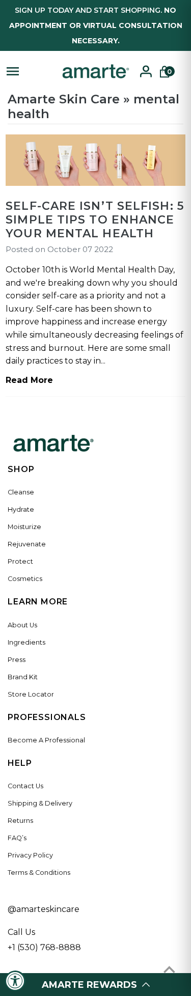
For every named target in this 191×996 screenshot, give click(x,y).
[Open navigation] (28, 71)
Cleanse (21, 492)
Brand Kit (23, 677)
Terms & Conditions (39, 872)
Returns (20, 820)
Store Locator (31, 694)
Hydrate (21, 509)
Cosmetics (25, 579)
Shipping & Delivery (40, 803)
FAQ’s (17, 838)
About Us (22, 625)
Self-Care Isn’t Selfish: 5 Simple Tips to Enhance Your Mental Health (95, 219)
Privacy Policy (30, 855)
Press (16, 659)
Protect (20, 561)
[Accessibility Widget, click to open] (15, 981)
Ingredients (26, 642)
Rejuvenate (27, 544)
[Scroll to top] (169, 969)
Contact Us (25, 786)
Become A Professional (46, 740)
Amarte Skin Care (64, 99)
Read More (29, 380)
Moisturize (24, 527)
